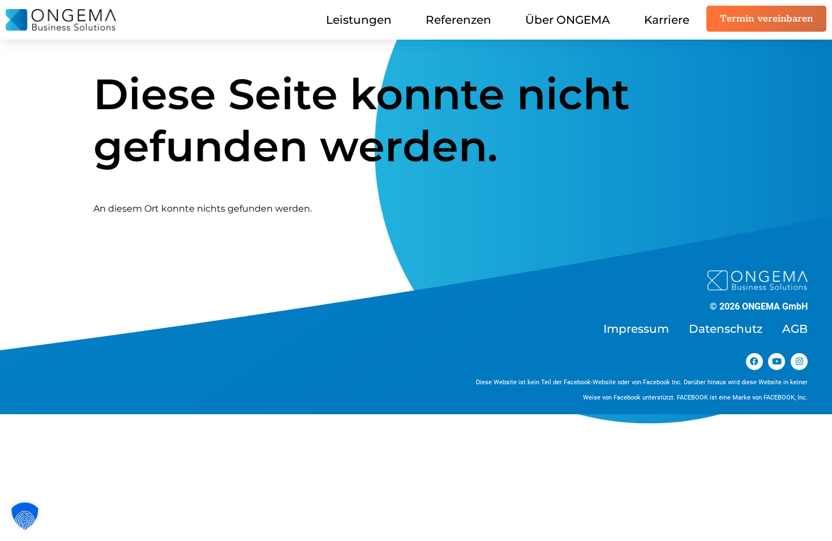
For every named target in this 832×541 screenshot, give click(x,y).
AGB (795, 329)
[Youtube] (776, 361)
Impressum (636, 329)
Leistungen (359, 20)
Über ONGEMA (567, 20)
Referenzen (458, 20)
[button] (25, 516)
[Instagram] (799, 361)
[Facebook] (754, 361)
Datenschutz (725, 329)
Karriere (666, 20)
